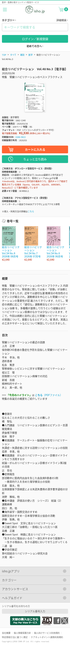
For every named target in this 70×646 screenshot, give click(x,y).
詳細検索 (61, 20)
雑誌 (22, 54)
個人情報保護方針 (22, 632)
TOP (4, 54)
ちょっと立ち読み (35, 159)
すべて (13, 54)
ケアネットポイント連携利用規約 (47, 637)
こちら (31, 211)
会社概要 (6, 632)
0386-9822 (21, 136)
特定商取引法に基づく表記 (15, 637)
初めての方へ (34, 46)
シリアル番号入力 (35, 611)
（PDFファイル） (48, 395)
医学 (30, 54)
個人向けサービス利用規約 (47, 632)
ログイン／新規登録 (35, 39)
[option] (11, 243)
